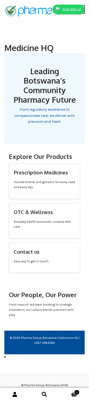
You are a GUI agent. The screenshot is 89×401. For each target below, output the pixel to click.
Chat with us (71, 9)
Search (44, 394)
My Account (15, 394)
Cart (68, 391)
